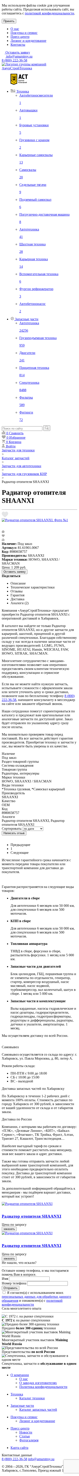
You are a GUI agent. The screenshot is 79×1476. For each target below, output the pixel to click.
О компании (20, 1375)
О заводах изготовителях (38, 1383)
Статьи (24, 1436)
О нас (15, 29)
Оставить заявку (15, 571)
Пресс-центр (20, 37)
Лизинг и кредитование (28, 40)
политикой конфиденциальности (49, 13)
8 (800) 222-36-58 (14, 60)
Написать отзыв (14, 833)
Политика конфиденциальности (43, 1387)
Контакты (18, 44)
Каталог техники (32, 1398)
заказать (9, 1229)
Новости (25, 1432)
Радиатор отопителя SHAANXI (31, 1216)
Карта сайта (19, 1448)
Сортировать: (12, 828)
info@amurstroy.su (18, 56)
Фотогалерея (28, 1440)
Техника (17, 1394)
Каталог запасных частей (38, 1409)
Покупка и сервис (24, 33)
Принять (9, 21)
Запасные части (22, 1405)
